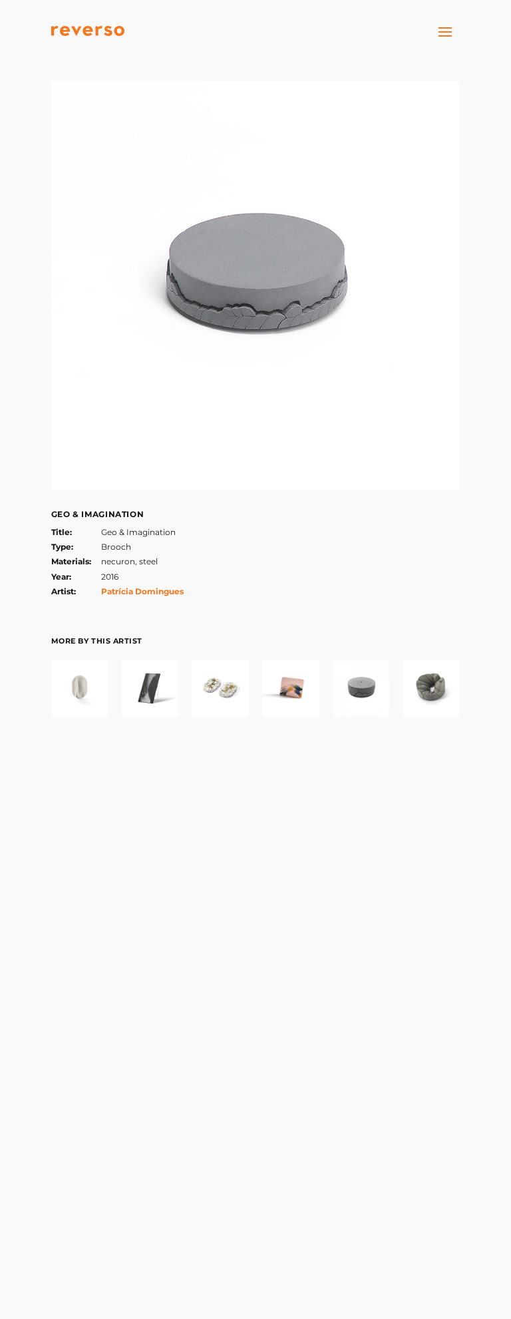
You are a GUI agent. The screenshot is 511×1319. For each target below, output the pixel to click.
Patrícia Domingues (142, 591)
